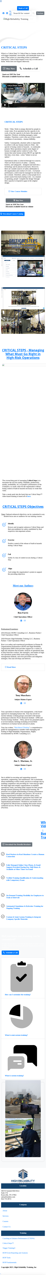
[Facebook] (3, 13)
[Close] (1, 1)
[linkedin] (7, 13)
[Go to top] (0, 1274)
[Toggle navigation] (31, 18)
